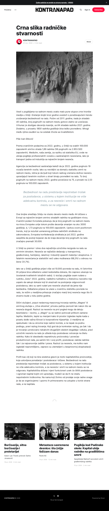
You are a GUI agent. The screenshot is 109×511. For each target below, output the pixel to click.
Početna (7, 10)
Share (89, 42)
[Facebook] (58, 496)
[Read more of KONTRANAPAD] (19, 42)
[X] (54, 496)
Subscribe (98, 10)
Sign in (87, 10)
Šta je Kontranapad (56, 500)
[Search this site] (80, 9)
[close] (106, 2)
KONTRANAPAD (30, 40)
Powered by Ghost (98, 498)
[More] (15, 9)
